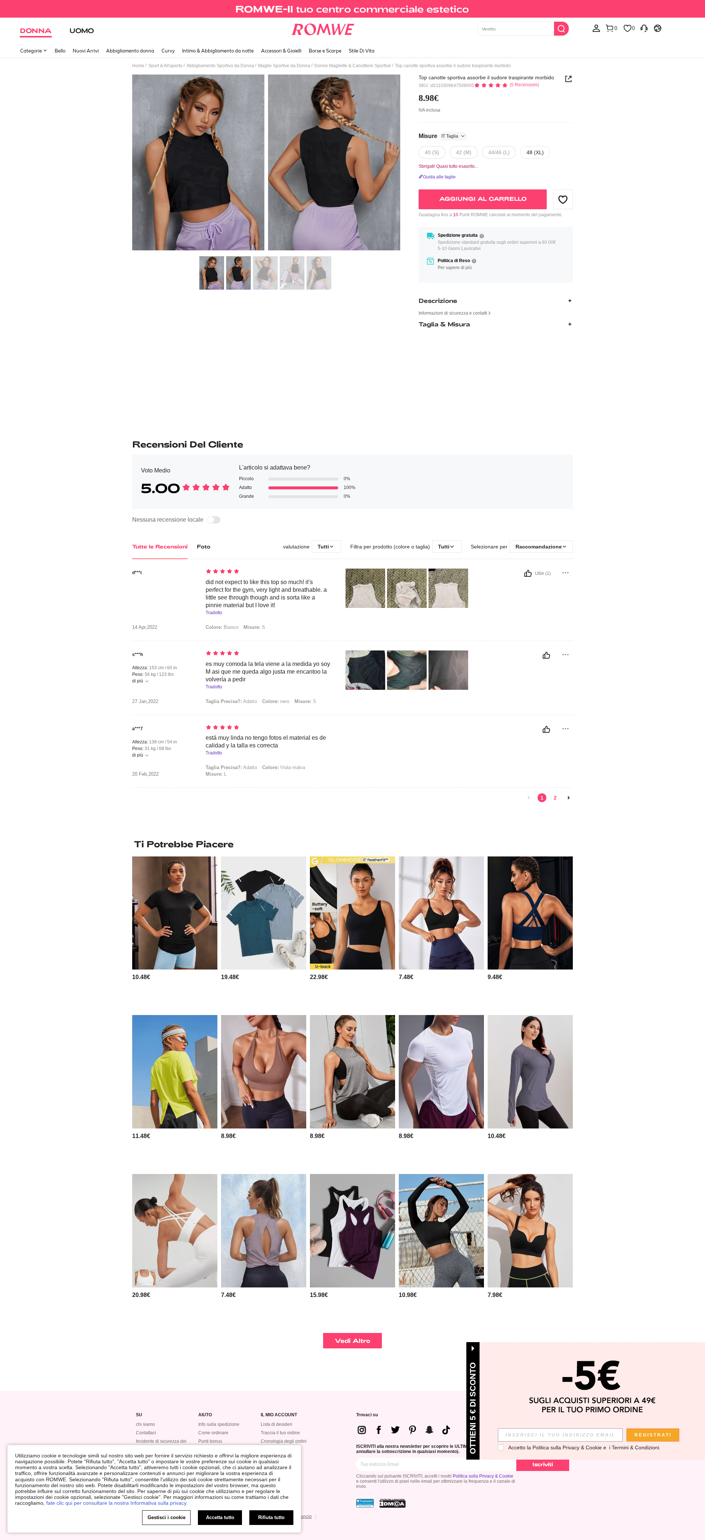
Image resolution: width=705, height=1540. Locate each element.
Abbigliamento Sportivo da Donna (220, 65)
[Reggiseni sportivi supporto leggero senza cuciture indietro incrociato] (530, 913)
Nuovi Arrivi (86, 51)
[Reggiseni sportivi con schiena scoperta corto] (263, 1071)
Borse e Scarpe (325, 51)
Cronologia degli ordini (284, 1441)
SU (139, 1415)
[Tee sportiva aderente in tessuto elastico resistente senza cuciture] (441, 1230)
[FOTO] (266, 164)
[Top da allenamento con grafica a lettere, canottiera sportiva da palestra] (263, 913)
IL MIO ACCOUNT (279, 1415)
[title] (352, 844)
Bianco (222, 627)
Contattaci (146, 1432)
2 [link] (555, 798)
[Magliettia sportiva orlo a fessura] (174, 1071)
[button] (563, 199)
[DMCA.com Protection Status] (392, 1503)
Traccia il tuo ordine (280, 1432)
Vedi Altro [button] (352, 1340)
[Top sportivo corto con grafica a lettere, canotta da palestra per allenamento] (352, 1071)
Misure (438, 136)
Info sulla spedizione (218, 1424)
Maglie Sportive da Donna (284, 65)
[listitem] (174, 933)
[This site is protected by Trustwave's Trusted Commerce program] (365, 1503)
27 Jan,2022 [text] (145, 701)
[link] (352, 9)
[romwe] (323, 28)
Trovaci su (367, 1415)
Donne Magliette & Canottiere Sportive (352, 65)
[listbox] (596, 28)
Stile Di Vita (362, 51)
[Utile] (528, 573)
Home (138, 65)
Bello (60, 51)
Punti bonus (210, 1441)
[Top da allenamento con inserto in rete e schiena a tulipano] (263, 1230)
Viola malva (283, 767)
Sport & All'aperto (165, 65)
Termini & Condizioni (635, 1447)
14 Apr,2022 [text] (144, 627)
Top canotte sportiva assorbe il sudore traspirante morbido (486, 77)
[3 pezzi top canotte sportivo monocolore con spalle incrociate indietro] (352, 1230)
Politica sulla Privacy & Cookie (483, 1476)
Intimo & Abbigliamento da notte (218, 51)
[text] (268, 572)
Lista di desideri (276, 1424)
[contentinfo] (141, 977)
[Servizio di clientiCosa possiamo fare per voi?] (644, 27)
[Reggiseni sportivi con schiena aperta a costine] (441, 913)
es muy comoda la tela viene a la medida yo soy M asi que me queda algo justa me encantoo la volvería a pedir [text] (268, 671)
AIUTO (205, 1415)
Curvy (168, 51)
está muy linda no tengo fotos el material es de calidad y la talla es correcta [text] (266, 742)
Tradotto (214, 612)
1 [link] (541, 798)
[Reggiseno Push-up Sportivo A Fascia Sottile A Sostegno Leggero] (530, 1230)
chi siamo (145, 1424)
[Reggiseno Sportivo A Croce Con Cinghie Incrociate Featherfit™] (174, 1230)
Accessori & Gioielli (281, 51)
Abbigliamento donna (130, 51)
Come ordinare (213, 1432)
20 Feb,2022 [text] (145, 774)
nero (275, 701)
